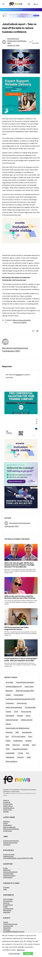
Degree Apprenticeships (14, 707)
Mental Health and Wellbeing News (17, 728)
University (20, 757)
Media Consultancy (9, 876)
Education (6, 821)
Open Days (6, 930)
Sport (34, 745)
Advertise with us (8, 808)
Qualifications (18, 741)
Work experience (11, 761)
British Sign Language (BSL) (25, 691)
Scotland (28, 741)
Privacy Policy (7, 810)
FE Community (8, 804)
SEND (7, 745)
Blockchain (9, 691)
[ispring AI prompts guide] (21, 497)
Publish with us (8, 806)
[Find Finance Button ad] (21, 473)
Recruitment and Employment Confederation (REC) (16, 41)
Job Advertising (8, 874)
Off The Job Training (18, 736)
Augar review (29, 686)
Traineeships (10, 757)
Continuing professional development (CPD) (20, 699)
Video (5, 889)
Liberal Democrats (12, 720)
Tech (27, 753)
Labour (28, 716)
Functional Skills (30, 707)
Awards (5, 922)
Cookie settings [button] (14, 953)
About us (6, 800)
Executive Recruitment (10, 843)
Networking (7, 928)
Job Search (6, 844)
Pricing (5, 868)
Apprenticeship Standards (25, 682)
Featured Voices (8, 856)
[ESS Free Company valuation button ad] (21, 403)
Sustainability (10, 753)
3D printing (9, 682)
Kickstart (20, 716)
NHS (7, 736)
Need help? (6, 912)
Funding (8, 711)
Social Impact (7, 831)
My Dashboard (8, 905)
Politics (8, 741)
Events (5, 907)
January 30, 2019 (13, 45)
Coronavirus (10, 703)
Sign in (35, 4)
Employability (7, 825)
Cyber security (22, 703)
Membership (7, 910)
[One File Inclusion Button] (21, 242)
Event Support (7, 877)
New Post (6, 903)
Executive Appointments (11, 841)
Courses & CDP (8, 926)
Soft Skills (26, 745)
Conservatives (18, 695)
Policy (30, 736)
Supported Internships (19, 749)
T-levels (20, 753)
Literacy (8, 724)
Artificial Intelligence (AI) (14, 686)
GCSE (16, 711)
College (8, 695)
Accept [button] (28, 953)
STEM (7, 749)
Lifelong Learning (26, 720)
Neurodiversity (27, 732)
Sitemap (6, 812)
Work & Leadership (9, 827)
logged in (19, 374)
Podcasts (6, 887)
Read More (21, 950)
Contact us (6, 802)
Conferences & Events (10, 924)
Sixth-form (16, 745)
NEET (17, 732)
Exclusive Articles (8, 854)
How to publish (8, 899)
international (10, 716)
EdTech (5, 823)
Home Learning (26, 711)
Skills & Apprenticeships (11, 829)
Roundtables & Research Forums (13, 931)
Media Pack (7, 870)
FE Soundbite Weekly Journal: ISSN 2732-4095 (18, 858)
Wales (29, 757)
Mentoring (9, 732)
